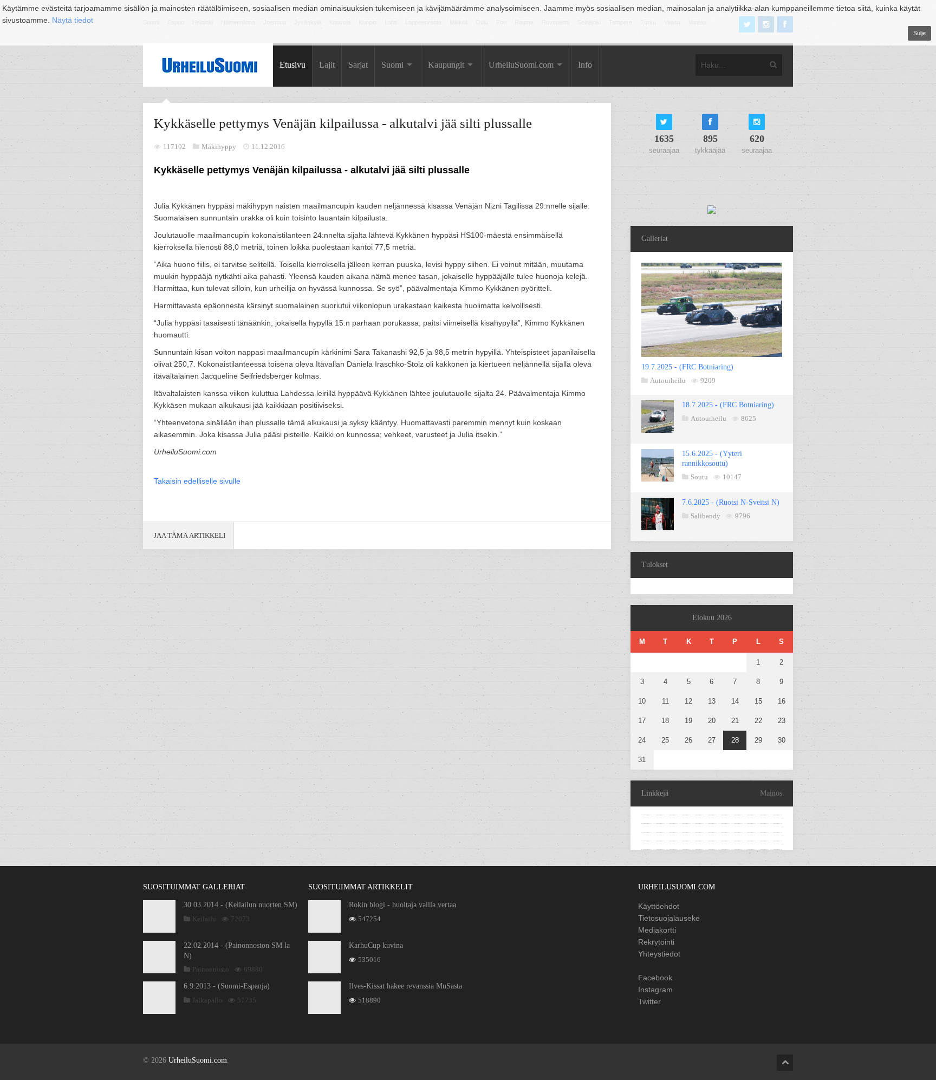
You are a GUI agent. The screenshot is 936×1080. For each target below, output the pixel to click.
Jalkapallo (207, 1000)
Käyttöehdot (658, 906)
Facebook (655, 977)
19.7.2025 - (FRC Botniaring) (687, 367)
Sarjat (358, 64)
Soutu (699, 477)
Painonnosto (210, 969)
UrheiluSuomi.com (521, 64)
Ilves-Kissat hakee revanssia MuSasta (405, 986)
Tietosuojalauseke (669, 918)
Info (585, 64)
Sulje (919, 33)
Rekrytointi (656, 942)
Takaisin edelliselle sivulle (197, 481)
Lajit (327, 64)
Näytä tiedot (72, 20)
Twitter (649, 1001)
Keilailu (204, 919)
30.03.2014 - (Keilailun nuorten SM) (240, 905)
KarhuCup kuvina (376, 945)
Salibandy (705, 516)
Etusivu (293, 64)
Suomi (392, 64)
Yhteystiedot (659, 953)
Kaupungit (446, 64)
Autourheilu (668, 380)
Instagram (655, 989)
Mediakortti (657, 930)
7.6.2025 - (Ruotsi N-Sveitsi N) (730, 502)
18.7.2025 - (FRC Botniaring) (728, 405)
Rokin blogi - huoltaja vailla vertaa (402, 905)
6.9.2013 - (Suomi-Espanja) (227, 986)
